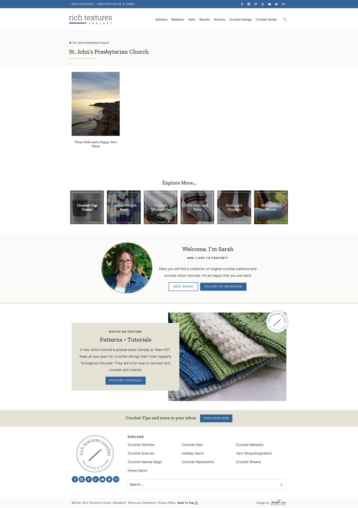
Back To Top (186, 502)
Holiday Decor (193, 453)
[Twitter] (276, 4)
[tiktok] (263, 4)
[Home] (70, 42)
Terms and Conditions (142, 502)
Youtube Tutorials (125, 380)
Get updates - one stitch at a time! (103, 4)
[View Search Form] (285, 19)
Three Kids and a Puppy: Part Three (96, 144)
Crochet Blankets (249, 445)
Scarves (219, 19)
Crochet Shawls (248, 462)
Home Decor (137, 470)
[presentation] (96, 104)
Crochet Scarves (141, 453)
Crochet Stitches (141, 445)
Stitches (161, 19)
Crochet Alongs (240, 19)
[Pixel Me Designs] (278, 503)
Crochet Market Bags (144, 462)
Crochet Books (266, 19)
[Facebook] (242, 4)
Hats (191, 19)
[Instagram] (249, 4)
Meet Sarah (183, 286)
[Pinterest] (256, 4)
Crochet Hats (192, 445)
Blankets (177, 19)
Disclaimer (119, 502)
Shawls (204, 19)
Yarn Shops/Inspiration (254, 453)
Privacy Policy (167, 502)
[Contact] (283, 4)
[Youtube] (269, 4)
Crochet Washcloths (198, 462)
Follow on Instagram (223, 286)
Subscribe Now (216, 418)
